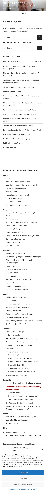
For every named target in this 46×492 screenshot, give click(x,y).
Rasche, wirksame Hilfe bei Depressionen (21, 338)
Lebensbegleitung (13, 229)
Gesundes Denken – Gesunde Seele (19, 345)
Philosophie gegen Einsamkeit (17, 226)
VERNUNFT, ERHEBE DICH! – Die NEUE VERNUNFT (22, 62)
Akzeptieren (23, 473)
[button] (43, 449)
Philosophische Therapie (15, 332)
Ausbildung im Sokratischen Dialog (19, 314)
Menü (24, 14)
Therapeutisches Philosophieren (18, 352)
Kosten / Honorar (12, 423)
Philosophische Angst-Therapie (20, 358)
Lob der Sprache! (9, 147)
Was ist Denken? (14, 393)
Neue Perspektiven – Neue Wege (18, 307)
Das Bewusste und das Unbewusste (16, 134)
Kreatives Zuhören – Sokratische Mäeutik (21, 222)
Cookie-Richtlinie (15, 489)
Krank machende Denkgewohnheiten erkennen (24, 342)
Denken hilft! (11, 283)
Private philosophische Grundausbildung (21, 400)
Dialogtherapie (14, 355)
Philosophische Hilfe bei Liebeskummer (23, 362)
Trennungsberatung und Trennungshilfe (21, 304)
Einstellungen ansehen (23, 484)
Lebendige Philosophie (14, 232)
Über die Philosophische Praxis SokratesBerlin (23, 185)
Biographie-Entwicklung (17, 365)
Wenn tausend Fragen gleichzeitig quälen (18, 87)
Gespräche (7, 210)
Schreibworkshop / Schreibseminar (21, 372)
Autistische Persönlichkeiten (17, 290)
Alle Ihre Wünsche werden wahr (18, 182)
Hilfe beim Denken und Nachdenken (19, 279)
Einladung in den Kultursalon (14, 432)
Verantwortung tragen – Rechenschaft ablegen (23, 257)
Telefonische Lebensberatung (17, 269)
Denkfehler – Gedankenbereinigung (16, 139)
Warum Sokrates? (12, 192)
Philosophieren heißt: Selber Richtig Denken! (23, 236)
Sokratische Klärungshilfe (15, 286)
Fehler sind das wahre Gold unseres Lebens (19, 110)
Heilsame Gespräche (14, 335)
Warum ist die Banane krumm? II (15, 92)
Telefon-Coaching (12, 301)
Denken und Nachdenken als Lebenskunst (24, 396)
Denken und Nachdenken (15, 239)
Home (5, 175)
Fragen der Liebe (12, 276)
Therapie (6, 329)
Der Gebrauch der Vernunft (16, 324)
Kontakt (6, 414)
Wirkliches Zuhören (13, 219)
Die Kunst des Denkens (14, 202)
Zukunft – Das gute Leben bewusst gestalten (20, 114)
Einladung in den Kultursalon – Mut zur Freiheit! (23, 436)
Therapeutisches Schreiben (18, 368)
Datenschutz (25, 489)
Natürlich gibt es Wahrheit (13, 143)
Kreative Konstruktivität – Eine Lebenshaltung (23, 383)
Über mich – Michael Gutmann (17, 205)
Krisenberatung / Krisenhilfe (16, 375)
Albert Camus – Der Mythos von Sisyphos (18, 126)
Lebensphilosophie (13, 242)
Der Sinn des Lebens (13, 246)
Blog (5, 428)
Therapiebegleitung (13, 349)
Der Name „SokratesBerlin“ (16, 188)
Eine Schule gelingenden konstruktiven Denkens (24, 321)
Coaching (6, 294)
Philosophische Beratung (15, 253)
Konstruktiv (7, 380)
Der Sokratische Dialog (14, 198)
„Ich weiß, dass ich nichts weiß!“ (17, 195)
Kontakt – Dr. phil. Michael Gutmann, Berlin (22, 417)
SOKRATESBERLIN (17, 3)
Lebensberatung (12, 266)
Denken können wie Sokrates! (17, 317)
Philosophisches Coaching (16, 297)
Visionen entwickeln (13, 311)
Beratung (6, 250)
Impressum (33, 489)
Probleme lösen (12, 273)
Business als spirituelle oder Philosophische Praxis (22, 130)
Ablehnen (23, 478)
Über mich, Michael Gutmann (17, 420)
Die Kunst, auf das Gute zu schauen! (19, 403)
